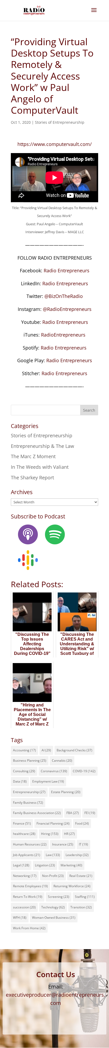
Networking (25, 876)
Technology (53, 907)
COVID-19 (84, 771)
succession (24, 907)
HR (69, 833)
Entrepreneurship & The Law (42, 446)
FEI (89, 813)
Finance (22, 823)
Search (89, 410)
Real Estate (80, 876)
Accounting (24, 750)
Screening (58, 896)
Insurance (62, 844)
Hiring (49, 833)
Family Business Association (37, 813)
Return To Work (27, 896)
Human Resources (30, 844)
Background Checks (74, 750)
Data (20, 781)
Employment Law (48, 781)
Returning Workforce (71, 886)
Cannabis (62, 760)
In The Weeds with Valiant (40, 467)
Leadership (77, 855)
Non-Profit (53, 876)
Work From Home (29, 928)
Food (82, 823)
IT (83, 844)
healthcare (24, 833)
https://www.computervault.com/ (54, 144)
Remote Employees (30, 886)
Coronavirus (54, 771)
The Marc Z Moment (33, 456)
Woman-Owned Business (53, 917)
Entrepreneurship (29, 792)
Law (53, 855)
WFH (19, 917)
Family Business (28, 802)
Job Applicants (26, 855)
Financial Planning (53, 823)
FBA (72, 813)
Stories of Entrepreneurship (59, 122)
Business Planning (29, 760)
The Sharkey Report (32, 477)
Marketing (71, 865)
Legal (21, 865)
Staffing (85, 896)
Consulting (24, 771)
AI (46, 750)
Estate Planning (65, 792)
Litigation (45, 865)
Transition (81, 907)
